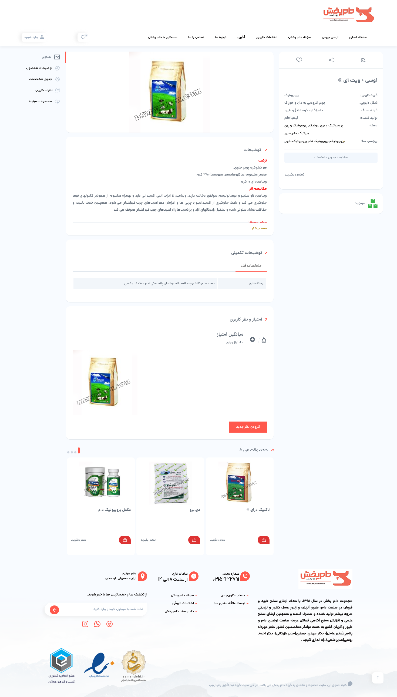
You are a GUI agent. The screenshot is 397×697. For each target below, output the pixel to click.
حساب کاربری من (233, 595)
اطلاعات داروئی (183, 603)
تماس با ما (196, 37)
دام (294, 133)
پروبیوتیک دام (318, 141)
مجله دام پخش (299, 37)
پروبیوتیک (337, 141)
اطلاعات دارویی (266, 37)
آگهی (241, 37)
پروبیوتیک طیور (296, 141)
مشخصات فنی (251, 266)
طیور (287, 133)
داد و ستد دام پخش (179, 611)
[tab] (251, 266)
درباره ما (221, 37)
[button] (79, 450)
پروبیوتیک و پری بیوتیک (326, 126)
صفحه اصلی (358, 37)
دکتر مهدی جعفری (310, 633)
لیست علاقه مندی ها (229, 603)
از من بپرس (330, 37)
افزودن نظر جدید (248, 427)
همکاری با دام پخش (162, 37)
